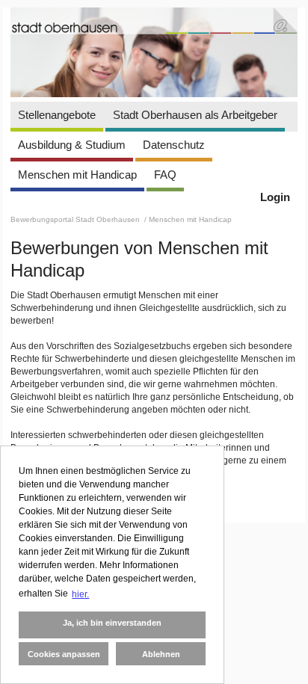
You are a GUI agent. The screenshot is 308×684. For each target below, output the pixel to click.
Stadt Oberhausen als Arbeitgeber (195, 114)
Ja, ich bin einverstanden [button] (112, 622)
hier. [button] (80, 594)
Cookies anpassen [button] (64, 654)
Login (275, 197)
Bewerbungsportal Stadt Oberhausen (76, 219)
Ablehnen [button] (161, 654)
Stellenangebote (57, 114)
